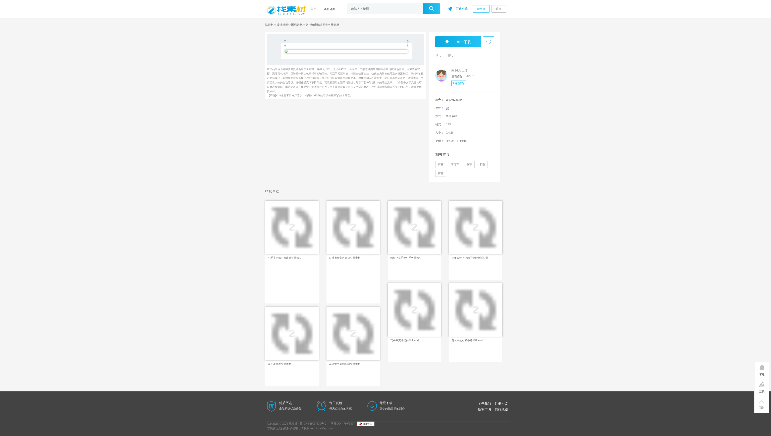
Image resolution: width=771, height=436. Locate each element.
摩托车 (455, 164)
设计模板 (282, 24)
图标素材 (296, 24)
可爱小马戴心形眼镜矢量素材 (285, 257)
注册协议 (501, 403)
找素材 (269, 24)
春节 (469, 164)
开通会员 (461, 8)
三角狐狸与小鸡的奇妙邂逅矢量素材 (470, 257)
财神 (441, 164)
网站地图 (501, 409)
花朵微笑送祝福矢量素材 (404, 340)
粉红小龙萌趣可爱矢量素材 (406, 257)
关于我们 (484, 403)
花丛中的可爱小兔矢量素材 (467, 340)
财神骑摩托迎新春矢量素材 (322, 24)
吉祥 (441, 173)
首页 (314, 9)
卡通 (482, 164)
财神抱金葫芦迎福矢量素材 (344, 257)
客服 (762, 374)
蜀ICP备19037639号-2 (313, 423)
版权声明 (484, 409)
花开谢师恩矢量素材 (279, 364)
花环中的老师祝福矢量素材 (344, 364)
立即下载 (282, 247)
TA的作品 (459, 83)
